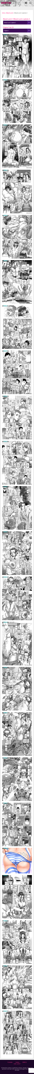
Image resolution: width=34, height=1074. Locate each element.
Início (3, 13)
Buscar (30, 3)
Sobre (17, 1062)
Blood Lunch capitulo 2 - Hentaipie (8, 3)
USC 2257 (17, 1064)
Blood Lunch (9, 13)
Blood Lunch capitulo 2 (22, 19)
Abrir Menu (26, 3)
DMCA (24, 1062)
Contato (10, 1062)
